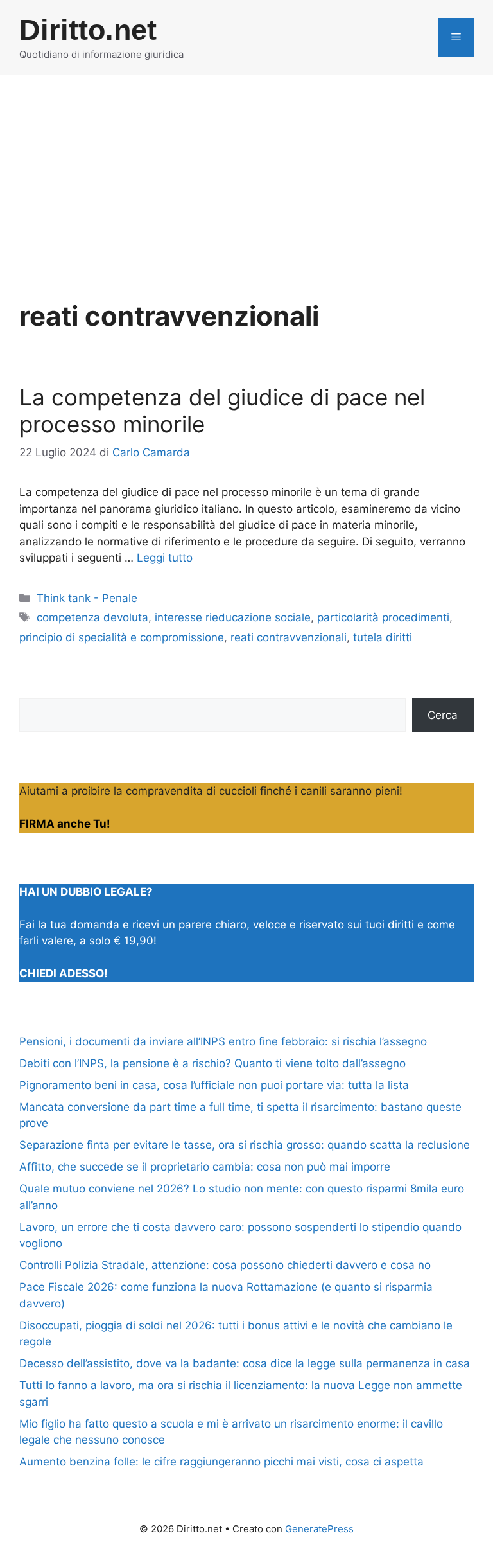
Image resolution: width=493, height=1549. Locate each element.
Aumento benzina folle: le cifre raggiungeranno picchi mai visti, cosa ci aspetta (221, 1461)
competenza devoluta (92, 617)
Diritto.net (88, 29)
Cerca (443, 715)
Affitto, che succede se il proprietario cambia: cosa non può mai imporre (204, 1166)
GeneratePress (319, 1529)
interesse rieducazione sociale (233, 617)
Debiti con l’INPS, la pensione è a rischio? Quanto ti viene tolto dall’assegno (212, 1063)
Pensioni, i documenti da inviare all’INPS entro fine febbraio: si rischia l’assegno (223, 1041)
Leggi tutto (165, 557)
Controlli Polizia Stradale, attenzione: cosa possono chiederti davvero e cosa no (225, 1265)
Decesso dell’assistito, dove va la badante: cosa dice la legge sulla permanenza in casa (244, 1363)
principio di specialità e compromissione (121, 637)
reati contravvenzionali (288, 637)
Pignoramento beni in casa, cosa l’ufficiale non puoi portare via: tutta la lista (214, 1085)
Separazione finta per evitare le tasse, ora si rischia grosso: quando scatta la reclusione (244, 1144)
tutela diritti (382, 637)
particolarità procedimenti (383, 617)
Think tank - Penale (87, 598)
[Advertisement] (246, 171)
